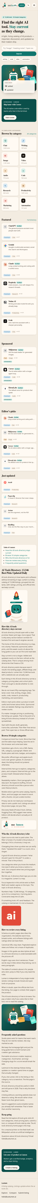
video (17, 59)
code (11, 59)
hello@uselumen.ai (9, 1139)
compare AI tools (14, 1123)
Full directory (31, 220)
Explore (4, 1193)
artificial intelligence (26, 1132)
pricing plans (24, 1121)
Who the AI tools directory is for (17, 558)
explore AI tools (18, 1118)
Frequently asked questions (16, 563)
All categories (31, 134)
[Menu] (34, 5)
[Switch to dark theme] (28, 5)
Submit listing (23, 1193)
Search (19, 54)
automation (26, 59)
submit (22, 5)
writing (5, 59)
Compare (12, 1193)
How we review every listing (16, 560)
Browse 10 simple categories (16, 555)
